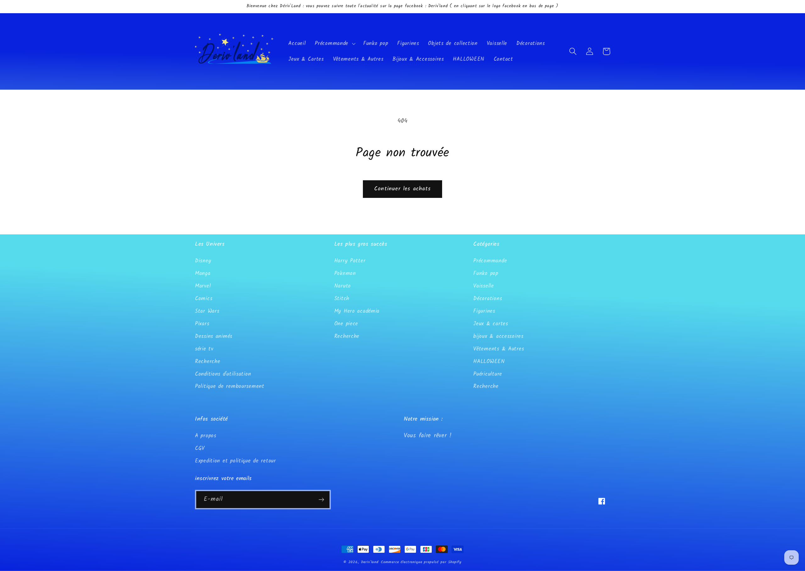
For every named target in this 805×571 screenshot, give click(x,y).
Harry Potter (350, 261)
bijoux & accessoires (498, 336)
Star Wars (207, 311)
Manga (203, 273)
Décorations (487, 298)
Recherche (207, 361)
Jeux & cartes (490, 324)
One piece (346, 324)
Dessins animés (213, 336)
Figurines (484, 311)
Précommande (490, 261)
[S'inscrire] (321, 499)
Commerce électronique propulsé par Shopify (421, 562)
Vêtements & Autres (498, 349)
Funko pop (485, 273)
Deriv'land (370, 562)
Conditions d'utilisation (223, 374)
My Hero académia (357, 311)
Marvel (203, 286)
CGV (200, 448)
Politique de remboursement (229, 386)
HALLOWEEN (489, 361)
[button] (334, 44)
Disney (203, 261)
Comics (203, 298)
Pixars (202, 324)
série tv (204, 349)
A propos (205, 436)
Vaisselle (483, 286)
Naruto (342, 286)
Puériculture (487, 374)
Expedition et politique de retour (235, 461)
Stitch (341, 298)
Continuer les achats (402, 188)
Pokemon (345, 273)
